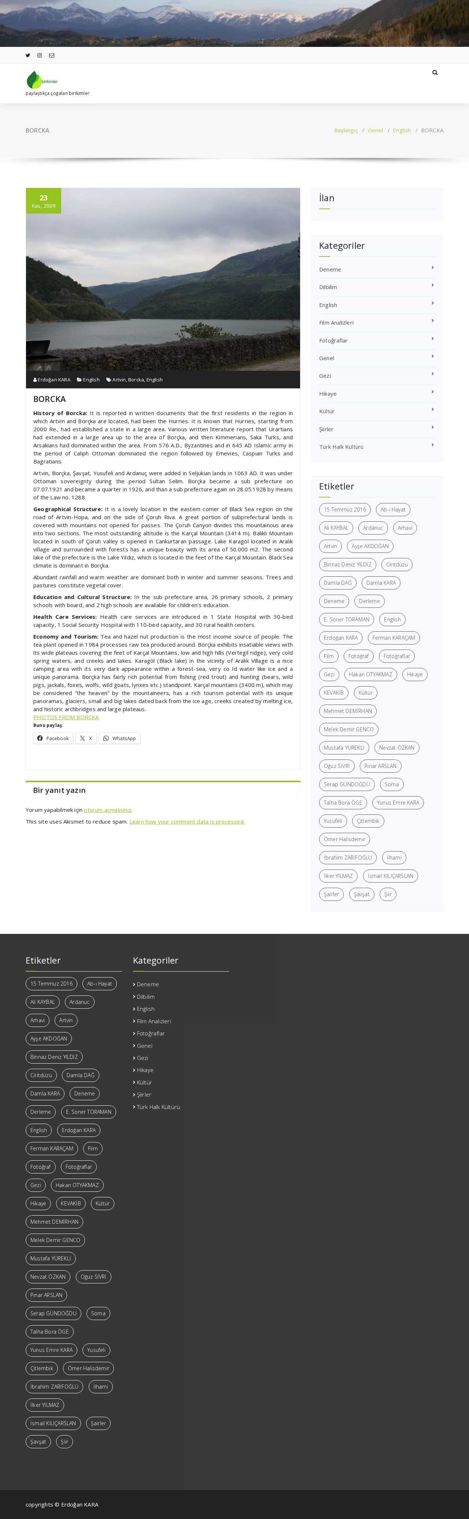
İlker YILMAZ (338, 875)
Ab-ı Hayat (393, 509)
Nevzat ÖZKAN (396, 747)
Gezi (325, 375)
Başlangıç (346, 130)
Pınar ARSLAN (380, 765)
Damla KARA (381, 582)
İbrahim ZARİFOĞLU (348, 857)
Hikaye (328, 393)
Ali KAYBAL (336, 527)
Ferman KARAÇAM (394, 637)
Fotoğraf (358, 656)
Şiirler (326, 429)
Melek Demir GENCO (349, 729)
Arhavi (405, 527)
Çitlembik (368, 820)
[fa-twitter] (28, 55)
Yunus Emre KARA (398, 802)
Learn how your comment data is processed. (187, 821)
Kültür (327, 411)
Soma (392, 784)
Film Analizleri (336, 322)
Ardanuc (373, 527)
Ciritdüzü (397, 564)
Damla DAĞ (338, 582)
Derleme (369, 601)
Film (329, 656)
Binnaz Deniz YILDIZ (348, 564)
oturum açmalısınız (108, 809)
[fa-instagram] (39, 55)
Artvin (119, 379)
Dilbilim (328, 287)
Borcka (136, 379)
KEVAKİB (334, 692)
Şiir (388, 894)
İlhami (394, 857)
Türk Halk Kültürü (341, 446)
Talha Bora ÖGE (343, 802)
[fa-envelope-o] (51, 55)
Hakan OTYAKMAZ (370, 674)
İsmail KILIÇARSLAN (391, 875)
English (402, 130)
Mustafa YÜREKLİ (344, 747)
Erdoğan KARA (53, 379)
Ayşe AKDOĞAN (370, 546)
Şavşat (362, 894)
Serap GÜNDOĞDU (347, 784)
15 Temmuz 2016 (345, 509)
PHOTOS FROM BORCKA (66, 717)
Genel (375, 130)
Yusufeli (333, 820)
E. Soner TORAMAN (346, 619)
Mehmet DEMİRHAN (348, 710)
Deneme (330, 269)
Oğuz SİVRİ (337, 765)
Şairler (331, 894)
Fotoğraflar (333, 340)
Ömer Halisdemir (344, 839)
